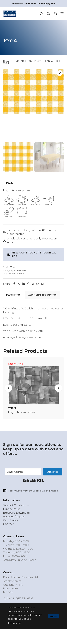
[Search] (41, 14)
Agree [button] (53, 616)
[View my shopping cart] (55, 13)
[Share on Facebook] (14, 283)
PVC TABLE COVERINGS (27, 61)
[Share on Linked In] (23, 283)
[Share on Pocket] (33, 283)
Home (6, 61)
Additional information (42, 294)
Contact (8, 524)
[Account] (48, 13)
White (12, 273)
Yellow (20, 273)
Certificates (10, 520)
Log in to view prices (16, 190)
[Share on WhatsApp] (37, 283)
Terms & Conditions (16, 505)
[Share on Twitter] (19, 283)
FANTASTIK (51, 61)
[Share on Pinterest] (28, 283)
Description (13, 294)
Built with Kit (33, 480)
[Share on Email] (42, 283)
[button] (62, 14)
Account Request (14, 516)
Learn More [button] (15, 623)
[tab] (13, 295)
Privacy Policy (12, 509)
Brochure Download (16, 512)
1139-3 (12, 408)
